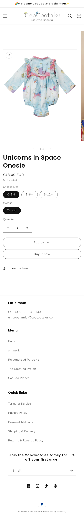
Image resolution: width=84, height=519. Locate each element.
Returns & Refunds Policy (25, 440)
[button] (5, 15)
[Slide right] (50, 149)
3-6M (29, 194)
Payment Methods (20, 422)
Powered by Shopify (54, 511)
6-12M (48, 194)
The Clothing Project (22, 369)
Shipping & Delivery (21, 431)
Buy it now (42, 254)
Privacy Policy (17, 413)
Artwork (14, 350)
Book (11, 341)
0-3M (11, 194)
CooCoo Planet (18, 378)
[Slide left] (33, 149)
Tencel (12, 210)
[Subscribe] (71, 470)
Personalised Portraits (23, 360)
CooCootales (35, 511)
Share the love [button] (18, 268)
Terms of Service (19, 404)
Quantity (8, 219)
